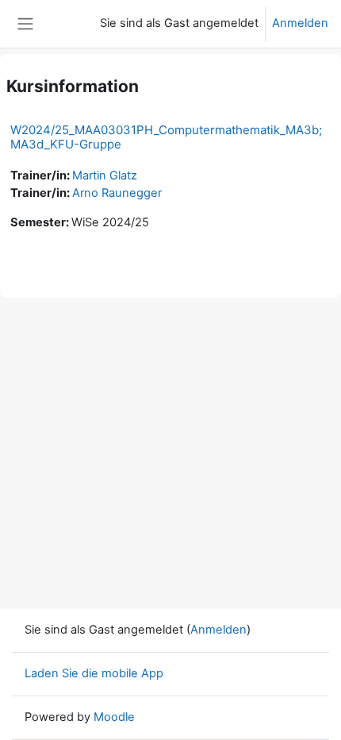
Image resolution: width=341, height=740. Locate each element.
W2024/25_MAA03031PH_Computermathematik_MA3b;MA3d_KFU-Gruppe (166, 137)
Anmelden (300, 23)
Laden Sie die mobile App (94, 673)
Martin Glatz (104, 175)
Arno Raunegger (117, 193)
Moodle (114, 717)
